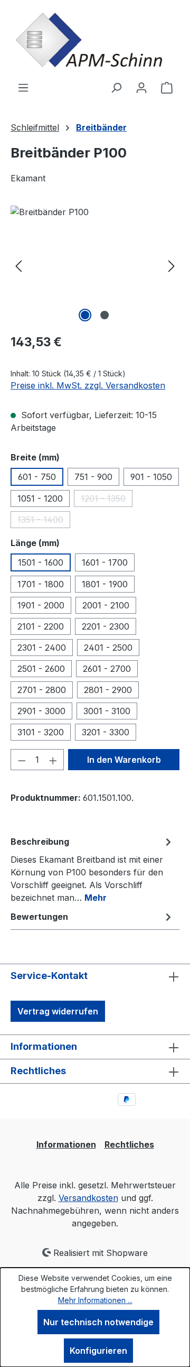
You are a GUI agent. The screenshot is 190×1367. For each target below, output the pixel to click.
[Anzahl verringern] (22, 759)
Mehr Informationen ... (95, 1300)
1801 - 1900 (105, 584)
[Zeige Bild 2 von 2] (104, 315)
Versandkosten (88, 1198)
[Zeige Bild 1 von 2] (85, 315)
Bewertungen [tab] (39, 916)
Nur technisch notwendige (98, 1322)
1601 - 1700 (105, 562)
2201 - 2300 (105, 626)
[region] (95, 265)
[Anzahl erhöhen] (53, 759)
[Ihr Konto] (141, 87)
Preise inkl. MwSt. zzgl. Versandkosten (88, 385)
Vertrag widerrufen (57, 1011)
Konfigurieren (98, 1350)
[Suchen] (116, 87)
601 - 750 (37, 477)
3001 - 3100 (106, 711)
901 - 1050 (151, 477)
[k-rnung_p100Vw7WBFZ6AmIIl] (95, 265)
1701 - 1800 (40, 584)
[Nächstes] (171, 265)
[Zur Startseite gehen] (95, 40)
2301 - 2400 (41, 647)
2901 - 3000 (41, 711)
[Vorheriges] (18, 265)
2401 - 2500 (108, 647)
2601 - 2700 (107, 668)
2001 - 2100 (105, 605)
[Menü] (23, 87)
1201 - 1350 (106, 500)
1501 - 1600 (40, 562)
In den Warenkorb (124, 759)
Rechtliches (129, 1144)
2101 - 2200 (40, 626)
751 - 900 (93, 477)
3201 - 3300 (105, 732)
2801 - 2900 (108, 690)
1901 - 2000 (40, 605)
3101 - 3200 (40, 732)
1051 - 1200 (40, 498)
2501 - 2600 (41, 668)
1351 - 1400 (43, 521)
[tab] (92, 869)
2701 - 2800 (41, 690)
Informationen (66, 1144)
